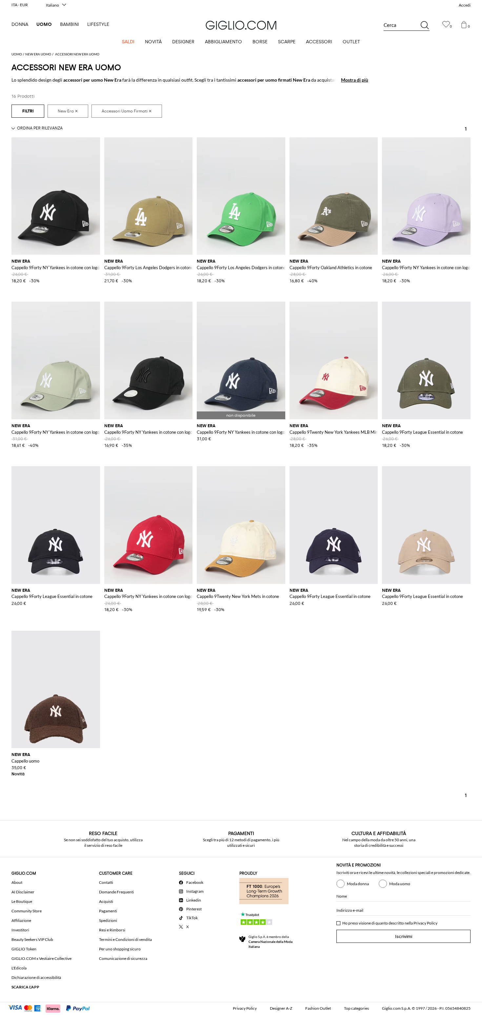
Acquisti (106, 901)
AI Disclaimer (22, 891)
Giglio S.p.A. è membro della (270, 941)
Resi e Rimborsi (112, 929)
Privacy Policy (425, 923)
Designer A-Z (281, 1008)
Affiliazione (21, 920)
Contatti (106, 882)
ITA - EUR (19, 4)
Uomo (44, 24)
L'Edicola (19, 967)
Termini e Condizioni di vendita (125, 939)
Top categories (356, 1008)
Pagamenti (108, 910)
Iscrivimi (403, 936)
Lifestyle (98, 24)
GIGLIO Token (23, 948)
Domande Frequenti (116, 891)
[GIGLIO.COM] (241, 25)
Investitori (20, 929)
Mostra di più (354, 80)
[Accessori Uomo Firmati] (126, 111)
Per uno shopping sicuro (120, 948)
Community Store (26, 910)
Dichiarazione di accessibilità (36, 977)
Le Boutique (21, 901)
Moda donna (358, 883)
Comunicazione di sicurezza (123, 958)
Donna (19, 24)
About (16, 882)
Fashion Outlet (318, 1008)
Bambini (69, 24)
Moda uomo (399, 883)
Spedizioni (108, 920)
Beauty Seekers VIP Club (32, 939)
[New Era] (68, 111)
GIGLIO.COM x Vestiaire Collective (41, 958)
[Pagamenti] (52, 1007)
